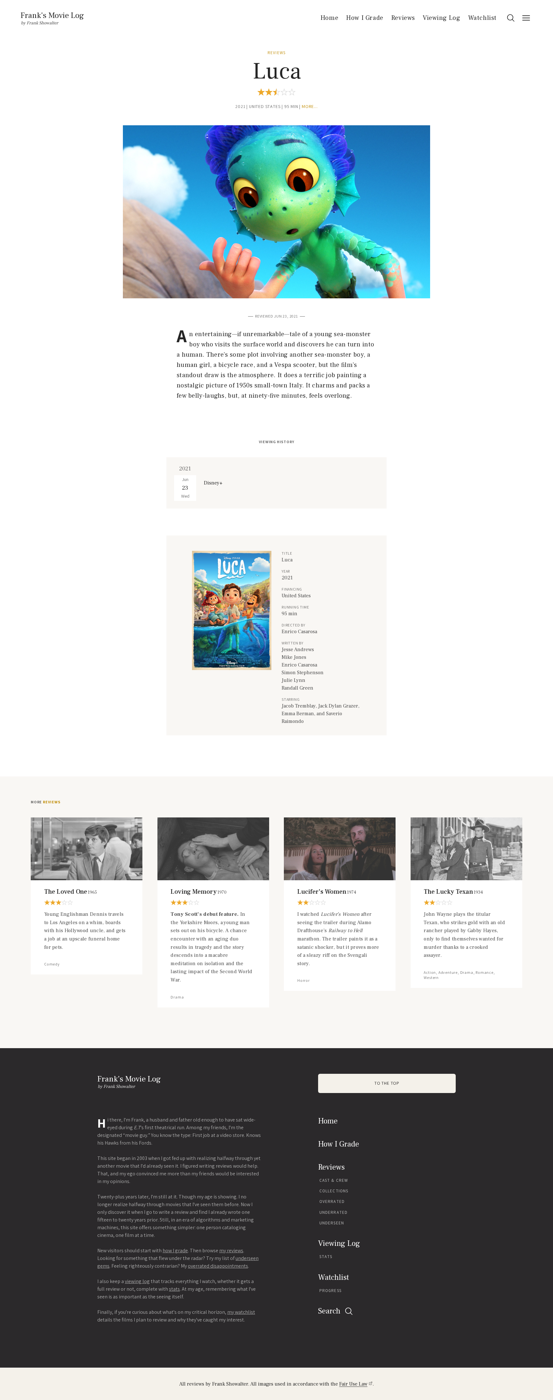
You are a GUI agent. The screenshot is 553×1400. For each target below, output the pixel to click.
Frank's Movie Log (52, 15)
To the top (386, 1083)
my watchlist (241, 1312)
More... (310, 106)
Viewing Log (442, 18)
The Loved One (70, 892)
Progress (330, 1290)
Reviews (403, 18)
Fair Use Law (353, 1384)
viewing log (137, 1281)
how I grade (175, 1250)
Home (329, 18)
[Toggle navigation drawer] (526, 18)
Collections (333, 1191)
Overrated (332, 1201)
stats (174, 1289)
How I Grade (364, 18)
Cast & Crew (333, 1180)
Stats (326, 1256)
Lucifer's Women (326, 892)
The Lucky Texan (453, 892)
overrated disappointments (218, 1266)
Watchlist (482, 18)
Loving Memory (199, 892)
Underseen (331, 1223)
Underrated (333, 1212)
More (45, 802)
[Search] (510, 18)
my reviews (231, 1250)
